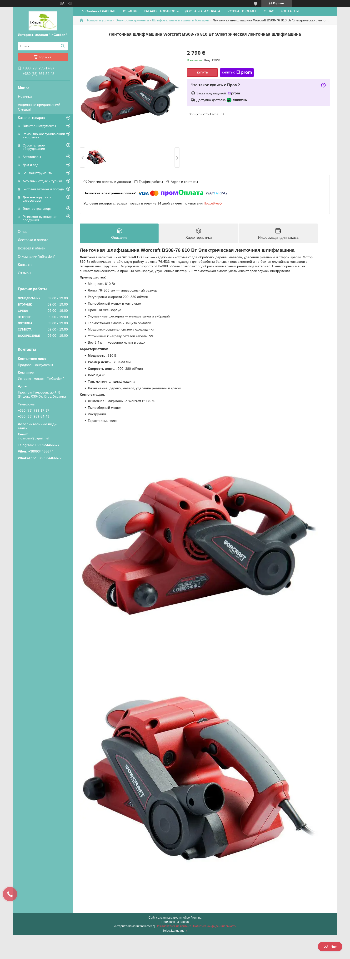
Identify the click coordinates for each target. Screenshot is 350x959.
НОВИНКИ (129, 11)
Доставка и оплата (33, 240)
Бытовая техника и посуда (43, 189)
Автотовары (32, 157)
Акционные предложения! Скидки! (39, 107)
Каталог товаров (31, 118)
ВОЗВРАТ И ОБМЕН (242, 11)
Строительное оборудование (34, 147)
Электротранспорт (37, 208)
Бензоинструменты (37, 173)
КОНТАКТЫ (289, 11)
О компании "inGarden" (36, 256)
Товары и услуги (99, 20)
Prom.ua (195, 917)
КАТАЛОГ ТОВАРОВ (159, 11)
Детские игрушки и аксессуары (37, 198)
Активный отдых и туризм (42, 181)
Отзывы (24, 273)
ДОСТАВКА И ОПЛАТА (202, 11)
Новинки (25, 96)
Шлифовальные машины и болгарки (180, 20)
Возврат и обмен (31, 248)
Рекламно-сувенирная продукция (40, 218)
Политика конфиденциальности (214, 926)
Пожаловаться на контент (173, 926)
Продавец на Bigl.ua (175, 922)
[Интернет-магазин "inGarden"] (43, 21)
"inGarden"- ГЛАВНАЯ (98, 11)
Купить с (228, 72)
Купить (202, 72)
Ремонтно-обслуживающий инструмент (44, 135)
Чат (334, 947)
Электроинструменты (39, 126)
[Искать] (62, 46)
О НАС (269, 11)
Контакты (25, 265)
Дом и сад (30, 165)
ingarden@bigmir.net (33, 438)
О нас (22, 231)
